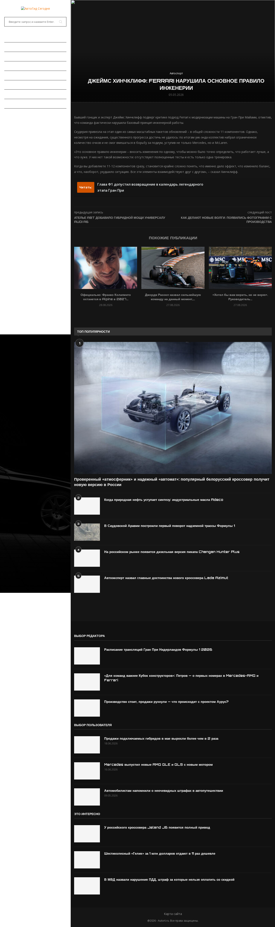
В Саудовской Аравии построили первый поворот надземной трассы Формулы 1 (169, 526)
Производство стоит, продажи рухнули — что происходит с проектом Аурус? (166, 702)
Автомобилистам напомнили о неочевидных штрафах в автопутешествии (163, 791)
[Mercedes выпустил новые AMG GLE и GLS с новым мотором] (87, 770)
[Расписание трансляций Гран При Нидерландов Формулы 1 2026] (87, 656)
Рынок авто (13, 66)
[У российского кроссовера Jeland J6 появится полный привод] (87, 833)
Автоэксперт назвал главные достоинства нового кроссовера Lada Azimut (166, 578)
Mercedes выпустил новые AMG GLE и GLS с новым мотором (158, 764)
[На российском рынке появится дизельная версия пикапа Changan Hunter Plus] (87, 558)
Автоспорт (13, 113)
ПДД (7, 94)
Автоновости (15, 47)
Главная (10, 37)
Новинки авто (15, 56)
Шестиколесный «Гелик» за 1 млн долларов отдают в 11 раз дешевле (159, 853)
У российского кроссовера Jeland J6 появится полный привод (157, 827)
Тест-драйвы (14, 75)
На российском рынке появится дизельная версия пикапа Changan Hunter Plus (172, 552)
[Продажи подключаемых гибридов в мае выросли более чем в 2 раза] (87, 744)
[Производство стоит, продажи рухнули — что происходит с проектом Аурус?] (87, 708)
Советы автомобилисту (23, 103)
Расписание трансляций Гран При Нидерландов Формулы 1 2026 (158, 650)
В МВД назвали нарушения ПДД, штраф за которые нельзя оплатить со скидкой (169, 879)
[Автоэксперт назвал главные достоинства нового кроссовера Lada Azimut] (87, 584)
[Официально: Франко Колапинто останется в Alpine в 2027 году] (105, 268)
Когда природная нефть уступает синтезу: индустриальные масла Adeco (163, 500)
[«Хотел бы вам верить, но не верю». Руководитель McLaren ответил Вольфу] (240, 268)
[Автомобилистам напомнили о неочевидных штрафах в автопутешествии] (87, 797)
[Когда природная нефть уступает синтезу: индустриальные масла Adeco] (87, 506)
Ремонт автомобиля (20, 85)
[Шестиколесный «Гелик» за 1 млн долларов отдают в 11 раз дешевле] (87, 859)
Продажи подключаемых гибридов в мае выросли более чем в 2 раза (161, 738)
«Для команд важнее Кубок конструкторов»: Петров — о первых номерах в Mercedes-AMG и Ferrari (181, 678)
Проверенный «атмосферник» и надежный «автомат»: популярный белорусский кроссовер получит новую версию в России (171, 482)
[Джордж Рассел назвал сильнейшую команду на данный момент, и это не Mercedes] (172, 268)
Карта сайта (173, 914)
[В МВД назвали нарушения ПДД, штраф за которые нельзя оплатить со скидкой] (87, 885)
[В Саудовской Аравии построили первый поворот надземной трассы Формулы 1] (87, 532)
